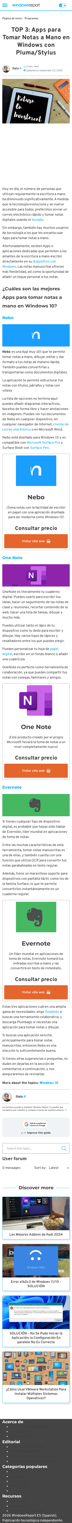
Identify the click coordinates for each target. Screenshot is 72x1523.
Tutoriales (18, 1481)
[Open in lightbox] (36, 335)
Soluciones (18, 1476)
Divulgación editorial (26, 1451)
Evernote (12, 787)
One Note (12, 557)
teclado (37, 220)
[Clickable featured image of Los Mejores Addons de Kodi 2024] (36, 1213)
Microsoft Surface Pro (43, 443)
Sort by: (40, 1168)
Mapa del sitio (20, 1506)
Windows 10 (49, 1083)
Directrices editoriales (27, 1447)
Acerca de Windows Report (30, 1427)
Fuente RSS (19, 1501)
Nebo (8, 317)
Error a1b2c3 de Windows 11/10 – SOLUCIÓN (36, 1284)
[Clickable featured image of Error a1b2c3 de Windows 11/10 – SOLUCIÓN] (36, 1260)
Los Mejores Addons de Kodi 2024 (36, 1234)
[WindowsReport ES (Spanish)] (26, 5)
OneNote (52, 1012)
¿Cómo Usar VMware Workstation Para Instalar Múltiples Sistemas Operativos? (36, 1394)
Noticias (16, 1471)
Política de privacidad (26, 1511)
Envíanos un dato (23, 1436)
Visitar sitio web (33, 541)
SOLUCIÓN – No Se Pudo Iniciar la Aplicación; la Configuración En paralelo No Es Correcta (36, 1338)
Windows (17, 1491)
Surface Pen (39, 448)
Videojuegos (19, 1486)
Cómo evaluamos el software (32, 1461)
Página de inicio (12, 18)
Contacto (17, 1431)
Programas (31, 18)
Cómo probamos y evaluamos (32, 1456)
